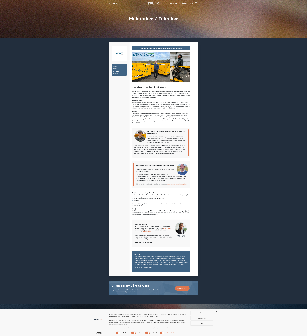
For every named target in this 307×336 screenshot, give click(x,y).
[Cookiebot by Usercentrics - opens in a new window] (98, 333)
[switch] (133, 333)
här (180, 48)
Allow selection (202, 318)
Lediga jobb (173, 3)
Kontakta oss (183, 3)
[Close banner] (216, 311)
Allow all (202, 313)
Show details (171, 333)
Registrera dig (181, 288)
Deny (202, 323)
